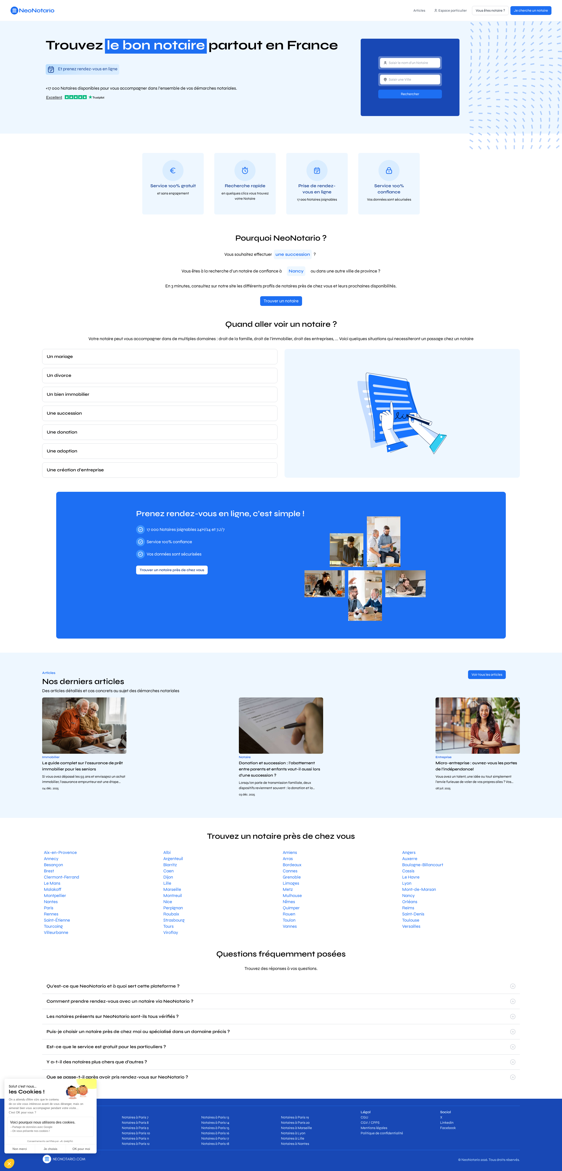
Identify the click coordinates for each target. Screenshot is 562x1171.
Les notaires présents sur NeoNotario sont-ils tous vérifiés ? (113, 1016)
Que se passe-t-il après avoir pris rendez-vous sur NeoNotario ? (117, 1077)
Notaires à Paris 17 (215, 1138)
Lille (167, 883)
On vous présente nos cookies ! (31, 1131)
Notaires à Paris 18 (215, 1144)
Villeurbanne (56, 932)
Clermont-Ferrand (61, 877)
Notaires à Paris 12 (136, 1144)
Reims (408, 908)
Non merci (20, 1149)
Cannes (290, 871)
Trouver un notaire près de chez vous (172, 570)
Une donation (62, 432)
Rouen (289, 914)
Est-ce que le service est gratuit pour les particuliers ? (106, 1046)
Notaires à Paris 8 (135, 1122)
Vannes (290, 926)
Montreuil (172, 895)
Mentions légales (374, 1128)
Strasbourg (174, 920)
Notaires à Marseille (296, 1128)
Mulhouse (292, 895)
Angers (409, 852)
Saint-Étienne (57, 920)
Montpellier (55, 895)
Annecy (51, 858)
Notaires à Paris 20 (295, 1122)
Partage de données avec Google (32, 1127)
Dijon (168, 877)
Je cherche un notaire (531, 10)
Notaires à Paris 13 (215, 1117)
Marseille (172, 889)
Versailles (411, 926)
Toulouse (410, 920)
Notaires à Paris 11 (135, 1138)
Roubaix (171, 914)
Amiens (290, 852)
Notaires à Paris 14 (215, 1122)
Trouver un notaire (281, 301)
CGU (364, 1117)
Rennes (51, 914)
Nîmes (289, 901)
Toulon (289, 920)
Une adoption (62, 451)
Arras (288, 858)
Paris (48, 908)
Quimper (291, 908)
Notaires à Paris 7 (135, 1117)
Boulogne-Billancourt (422, 865)
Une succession (64, 413)
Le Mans (52, 883)
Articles (419, 10)
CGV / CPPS (370, 1122)
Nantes (51, 901)
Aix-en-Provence (60, 852)
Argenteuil (173, 858)
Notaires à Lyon (293, 1133)
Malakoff (52, 889)
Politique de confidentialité (382, 1133)
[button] (9, 1163)
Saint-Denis (413, 914)
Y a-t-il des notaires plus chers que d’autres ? (97, 1062)
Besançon (53, 865)
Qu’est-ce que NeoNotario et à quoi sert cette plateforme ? (113, 986)
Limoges (291, 883)
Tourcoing (53, 926)
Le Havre (411, 877)
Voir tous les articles (487, 674)
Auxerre (409, 858)
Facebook (448, 1128)
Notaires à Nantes (295, 1144)
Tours (168, 926)
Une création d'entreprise (75, 470)
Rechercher (410, 94)
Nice (167, 901)
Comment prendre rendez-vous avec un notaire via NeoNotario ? (120, 1001)
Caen (168, 871)
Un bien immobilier (68, 394)
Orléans (409, 901)
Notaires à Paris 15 (215, 1128)
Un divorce (59, 375)
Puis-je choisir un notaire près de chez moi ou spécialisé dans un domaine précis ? (138, 1031)
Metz (288, 889)
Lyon (406, 883)
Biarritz (170, 865)
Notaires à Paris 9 (135, 1128)
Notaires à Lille (292, 1138)
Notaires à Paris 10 (136, 1133)
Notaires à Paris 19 (295, 1117)
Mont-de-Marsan (419, 889)
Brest (49, 871)
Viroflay (170, 932)
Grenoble (292, 877)
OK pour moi (81, 1149)
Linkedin (447, 1122)
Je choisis (50, 1149)
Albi (167, 852)
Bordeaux (292, 865)
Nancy (408, 895)
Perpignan (173, 908)
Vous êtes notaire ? (490, 10)
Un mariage (60, 356)
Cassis (408, 871)
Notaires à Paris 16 (215, 1133)
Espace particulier (452, 10)
